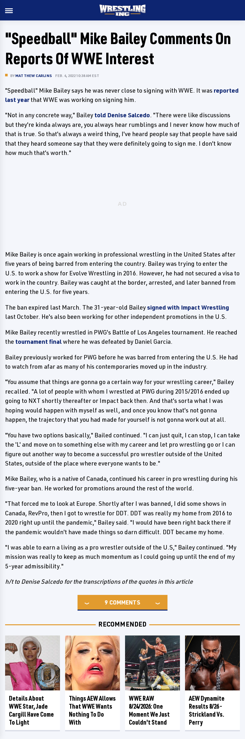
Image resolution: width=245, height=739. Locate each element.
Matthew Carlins (33, 75)
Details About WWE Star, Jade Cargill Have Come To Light (31, 710)
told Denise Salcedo (122, 115)
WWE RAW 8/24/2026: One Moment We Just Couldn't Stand (149, 710)
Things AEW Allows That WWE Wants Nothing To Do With (92, 710)
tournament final (38, 341)
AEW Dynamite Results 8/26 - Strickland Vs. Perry (207, 710)
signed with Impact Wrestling (188, 307)
